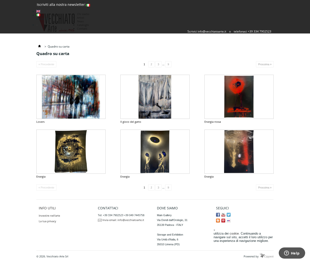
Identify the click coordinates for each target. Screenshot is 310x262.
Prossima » (264, 64)
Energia (41, 176)
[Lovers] (71, 97)
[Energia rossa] (239, 97)
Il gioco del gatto (130, 121)
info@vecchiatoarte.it (212, 31)
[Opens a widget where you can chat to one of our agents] (292, 253)
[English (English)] (38, 11)
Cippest (269, 256)
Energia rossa (212, 121)
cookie (234, 233)
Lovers (40, 121)
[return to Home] (39, 46)
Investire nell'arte (49, 215)
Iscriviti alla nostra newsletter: (61, 4)
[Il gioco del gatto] (155, 97)
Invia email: (109, 220)
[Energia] (71, 152)
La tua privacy (47, 221)
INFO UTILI (47, 208)
